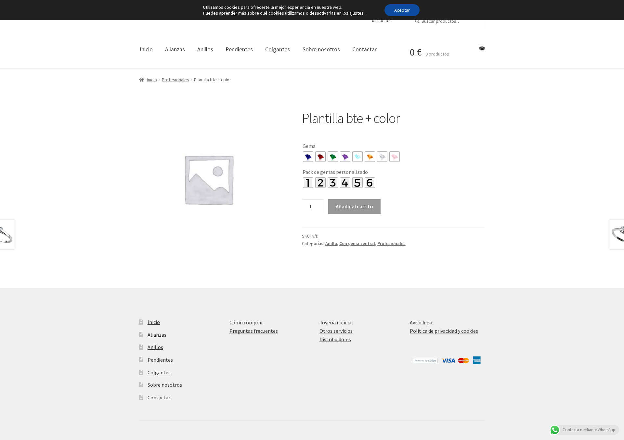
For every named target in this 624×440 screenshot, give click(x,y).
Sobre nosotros (321, 49)
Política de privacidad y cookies (444, 331)
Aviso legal (422, 322)
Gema (309, 146)
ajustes (356, 13)
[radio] (308, 157)
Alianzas (175, 49)
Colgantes (277, 49)
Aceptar (402, 10)
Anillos (205, 49)
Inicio (146, 49)
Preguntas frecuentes (253, 331)
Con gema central (357, 243)
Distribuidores (335, 339)
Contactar (364, 49)
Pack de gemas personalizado (335, 172)
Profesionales (175, 80)
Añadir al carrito (354, 206)
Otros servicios (336, 331)
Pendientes (239, 49)
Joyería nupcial (336, 322)
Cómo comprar (246, 322)
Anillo (331, 243)
